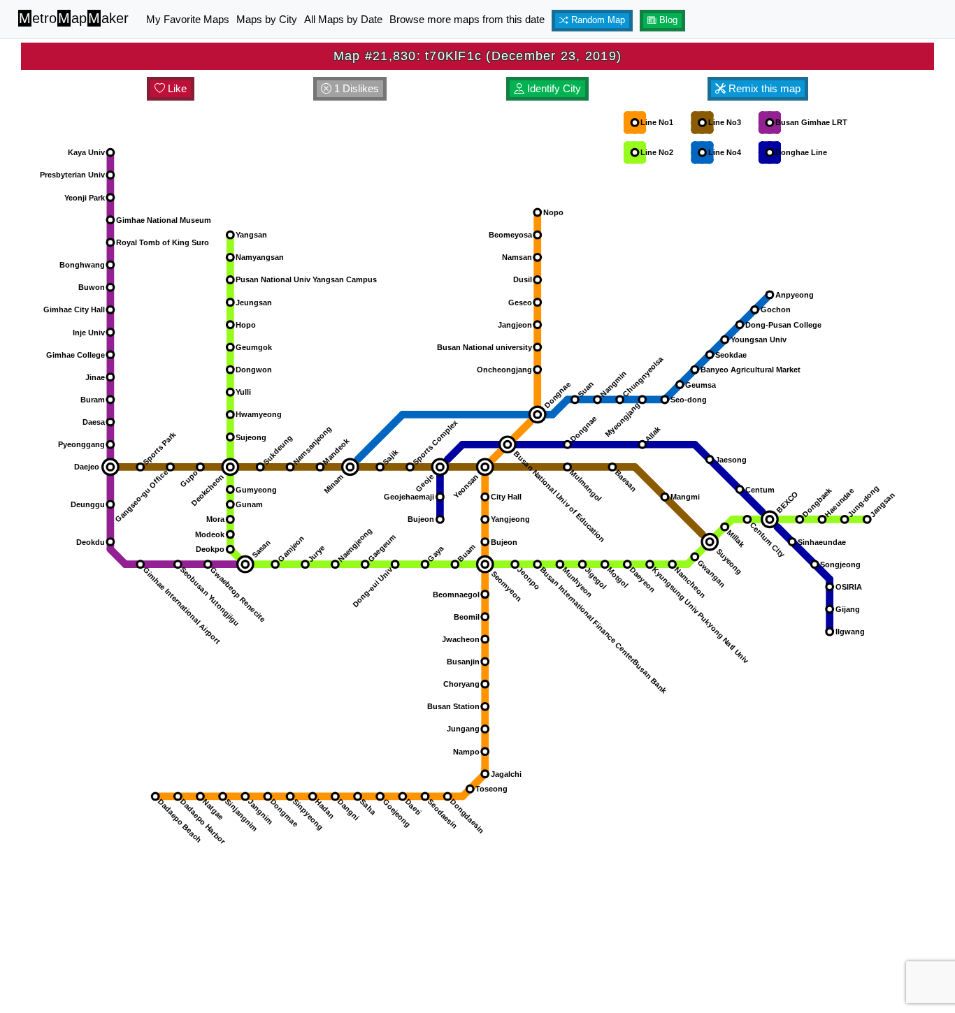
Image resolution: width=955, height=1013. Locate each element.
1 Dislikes (355, 88)
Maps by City (266, 19)
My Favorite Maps (187, 19)
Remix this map (763, 88)
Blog (666, 20)
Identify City (552, 88)
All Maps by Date (343, 19)
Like (176, 88)
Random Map (596, 20)
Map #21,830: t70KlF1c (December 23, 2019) (477, 56)
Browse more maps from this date (467, 19)
